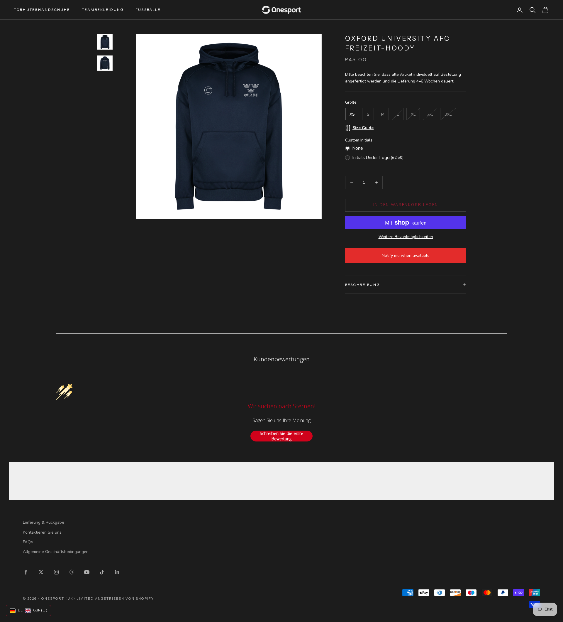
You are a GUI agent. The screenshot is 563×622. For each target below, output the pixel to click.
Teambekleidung (103, 9)
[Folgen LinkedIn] (117, 572)
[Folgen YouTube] (87, 572)
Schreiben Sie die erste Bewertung (281, 436)
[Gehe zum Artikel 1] (105, 42)
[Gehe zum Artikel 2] (105, 63)
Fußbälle (148, 9)
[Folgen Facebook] (26, 572)
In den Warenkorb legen (405, 205)
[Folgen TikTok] (102, 572)
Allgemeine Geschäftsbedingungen (56, 551)
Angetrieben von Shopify (124, 598)
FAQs (28, 542)
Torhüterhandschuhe (42, 9)
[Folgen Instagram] (56, 572)
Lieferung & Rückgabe (43, 522)
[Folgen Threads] (71, 572)
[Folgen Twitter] (41, 572)
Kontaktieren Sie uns (42, 532)
